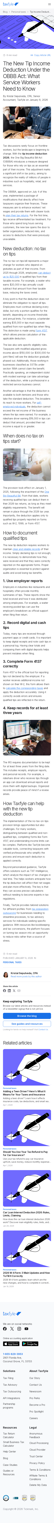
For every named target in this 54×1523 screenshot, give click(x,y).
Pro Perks (34, 1398)
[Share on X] (14, 990)
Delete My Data (38, 1484)
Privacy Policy (37, 1463)
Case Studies (10, 1464)
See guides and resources (27, 1023)
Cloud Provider (37, 1449)
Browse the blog (27, 1015)
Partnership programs (9, 1405)
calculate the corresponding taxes (24, 688)
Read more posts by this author (26, 976)
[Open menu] (49, 4)
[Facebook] (5, 1329)
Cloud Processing (38, 1443)
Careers (33, 1418)
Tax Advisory (10, 1384)
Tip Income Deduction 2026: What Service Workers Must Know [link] (40, 11)
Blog (5, 11)
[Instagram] (19, 1329)
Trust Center (36, 1456)
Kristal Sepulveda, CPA (19, 96)
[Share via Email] (18, 990)
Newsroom (35, 1391)
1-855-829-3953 (13, 1354)
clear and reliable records (26, 549)
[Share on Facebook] (4, 990)
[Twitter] (12, 1329)
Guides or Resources (9, 1472)
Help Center (9, 1451)
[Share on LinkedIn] (9, 990)
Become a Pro (37, 1404)
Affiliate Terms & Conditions (38, 1477)
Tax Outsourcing (12, 1391)
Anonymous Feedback (35, 1435)
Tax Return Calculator (9, 1435)
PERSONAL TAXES (12, 962)
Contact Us (43, 1029)
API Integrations (11, 1398)
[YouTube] (26, 1329)
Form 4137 (41, 330)
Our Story (34, 1378)
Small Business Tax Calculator (13, 1444)
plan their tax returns (16, 215)
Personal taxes (18, 11)
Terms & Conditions (40, 1469)
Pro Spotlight (36, 1411)
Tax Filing (8, 1378)
